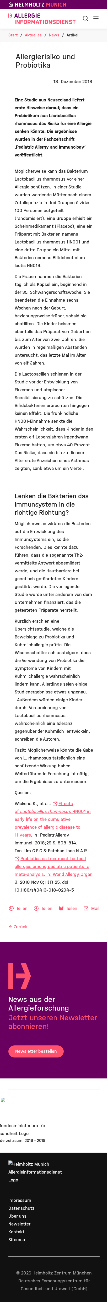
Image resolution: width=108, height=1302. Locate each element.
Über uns (17, 1216)
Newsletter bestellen (36, 1051)
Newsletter (19, 1224)
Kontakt (16, 1232)
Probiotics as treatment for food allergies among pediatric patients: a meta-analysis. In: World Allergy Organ (54, 866)
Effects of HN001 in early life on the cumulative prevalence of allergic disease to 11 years (53, 819)
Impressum (19, 1200)
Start (13, 34)
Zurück (21, 927)
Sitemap (16, 1240)
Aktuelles (33, 34)
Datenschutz (21, 1208)
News (54, 34)
